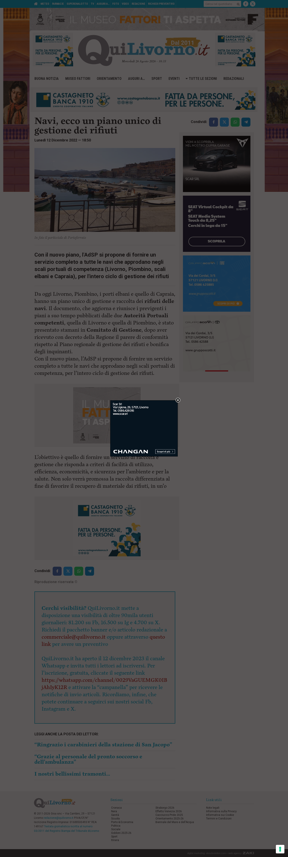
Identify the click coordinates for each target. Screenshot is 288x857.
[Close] (178, 400)
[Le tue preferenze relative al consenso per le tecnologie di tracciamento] (280, 849)
